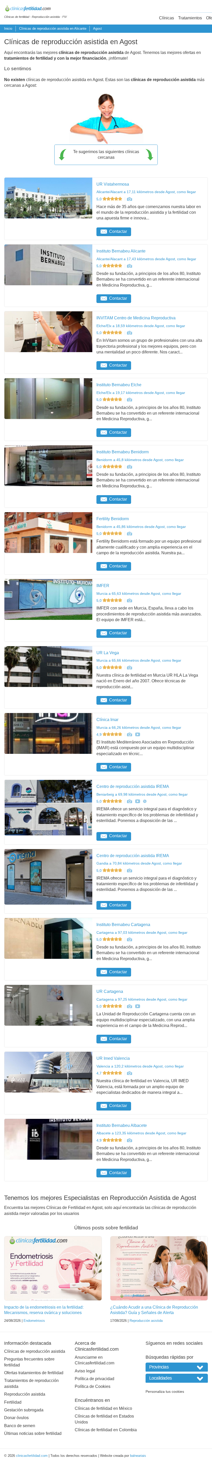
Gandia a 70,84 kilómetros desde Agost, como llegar (139, 863)
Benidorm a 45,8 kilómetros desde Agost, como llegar (140, 460)
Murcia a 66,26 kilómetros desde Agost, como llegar (138, 727)
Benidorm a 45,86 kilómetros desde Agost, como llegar (141, 527)
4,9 (99, 734)
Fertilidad (12, 1402)
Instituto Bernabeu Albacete (121, 1125)
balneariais (138, 1456)
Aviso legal (85, 1371)
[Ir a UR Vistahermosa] (129, 199)
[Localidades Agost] (177, 1378)
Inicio (8, 28)
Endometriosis (34, 1321)
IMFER (102, 585)
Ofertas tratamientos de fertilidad (33, 1373)
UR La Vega (107, 653)
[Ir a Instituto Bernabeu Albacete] (129, 1140)
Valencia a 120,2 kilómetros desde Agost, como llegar (140, 1066)
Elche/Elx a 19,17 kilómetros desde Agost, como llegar (140, 393)
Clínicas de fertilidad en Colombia (106, 1430)
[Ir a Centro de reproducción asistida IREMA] (129, 801)
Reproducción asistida (146, 1321)
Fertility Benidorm (112, 519)
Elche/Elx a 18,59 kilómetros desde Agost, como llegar (140, 326)
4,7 (99, 1073)
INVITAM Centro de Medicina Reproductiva (136, 318)
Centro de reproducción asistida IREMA (132, 786)
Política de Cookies (92, 1386)
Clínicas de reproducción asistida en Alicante (52, 28)
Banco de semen (19, 1426)
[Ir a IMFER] (129, 600)
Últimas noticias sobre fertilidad (33, 1433)
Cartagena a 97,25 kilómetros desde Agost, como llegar (141, 999)
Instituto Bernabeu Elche (118, 385)
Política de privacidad (94, 1379)
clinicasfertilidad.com (32, 1456)
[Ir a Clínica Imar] (129, 734)
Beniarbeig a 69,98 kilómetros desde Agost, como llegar (142, 794)
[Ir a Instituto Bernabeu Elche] (129, 399)
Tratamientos (190, 18)
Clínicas (166, 18)
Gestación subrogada (23, 1410)
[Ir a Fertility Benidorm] (129, 533)
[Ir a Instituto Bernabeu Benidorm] (129, 467)
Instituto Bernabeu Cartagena (123, 924)
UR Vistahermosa (112, 184)
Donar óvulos (16, 1417)
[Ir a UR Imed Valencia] (129, 1073)
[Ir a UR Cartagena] (129, 1006)
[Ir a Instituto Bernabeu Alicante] (129, 266)
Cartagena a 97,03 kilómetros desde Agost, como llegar (141, 932)
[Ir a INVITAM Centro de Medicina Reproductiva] (129, 333)
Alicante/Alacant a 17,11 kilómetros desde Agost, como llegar (146, 192)
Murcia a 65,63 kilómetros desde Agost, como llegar (138, 593)
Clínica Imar (107, 719)
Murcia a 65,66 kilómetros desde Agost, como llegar (138, 660)
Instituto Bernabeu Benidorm (122, 452)
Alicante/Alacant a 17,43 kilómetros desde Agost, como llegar (146, 259)
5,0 (99, 199)
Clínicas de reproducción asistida (34, 1351)
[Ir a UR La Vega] (129, 667)
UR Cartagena (109, 991)
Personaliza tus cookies (165, 1391)
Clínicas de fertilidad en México (103, 1408)
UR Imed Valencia (113, 1058)
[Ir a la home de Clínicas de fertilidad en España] (35, 9)
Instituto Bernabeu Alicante (121, 251)
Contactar (118, 231)
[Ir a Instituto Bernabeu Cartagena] (129, 939)
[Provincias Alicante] (177, 1367)
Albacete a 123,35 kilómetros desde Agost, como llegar (141, 1133)
